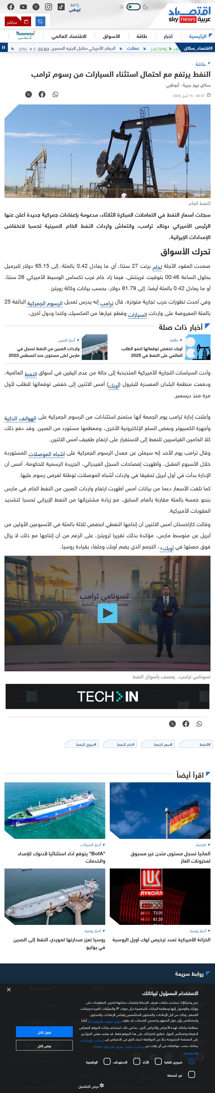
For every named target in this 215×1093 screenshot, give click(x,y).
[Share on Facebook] (42, 95)
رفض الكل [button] (44, 1045)
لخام (157, 266)
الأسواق (111, 35)
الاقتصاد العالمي (69, 35)
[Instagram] (48, 7)
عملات (155, 47)
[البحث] (40, 21)
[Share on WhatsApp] (55, 95)
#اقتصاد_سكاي (198, 47)
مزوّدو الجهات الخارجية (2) (105, 1020)
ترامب (106, 302)
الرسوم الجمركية (44, 302)
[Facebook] (10, 7)
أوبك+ (167, 547)
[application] (107, 613)
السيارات (137, 313)
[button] (75, 7)
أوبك (113, 384)
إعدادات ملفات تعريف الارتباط (124, 1046)
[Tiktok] (61, 7)
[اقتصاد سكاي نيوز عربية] (181, 15)
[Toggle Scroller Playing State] (4, 47)
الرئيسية (198, 35)
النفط (31, 373)
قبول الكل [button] (44, 1031)
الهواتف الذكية (20, 417)
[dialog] (107, 1038)
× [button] (9, 990)
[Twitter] (36, 7)
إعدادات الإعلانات (92, 1039)
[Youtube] (23, 7)
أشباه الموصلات (47, 453)
